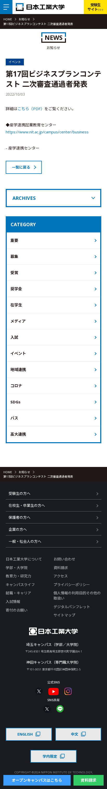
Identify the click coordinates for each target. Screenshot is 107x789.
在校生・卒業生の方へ (27, 505)
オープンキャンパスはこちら (37, 780)
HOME (7, 19)
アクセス (61, 576)
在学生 (16, 304)
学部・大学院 (17, 567)
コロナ (16, 385)
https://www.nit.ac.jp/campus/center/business (47, 131)
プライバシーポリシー (72, 584)
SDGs (15, 401)
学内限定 (50, 756)
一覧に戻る (21, 167)
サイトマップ (64, 615)
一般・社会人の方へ (25, 541)
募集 (14, 256)
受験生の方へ (19, 493)
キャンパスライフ (20, 584)
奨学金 (16, 288)
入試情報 (13, 601)
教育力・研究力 (18, 576)
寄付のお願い (17, 610)
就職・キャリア (18, 592)
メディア (18, 321)
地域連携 (18, 369)
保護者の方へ (19, 517)
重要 (14, 240)
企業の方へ (18, 529)
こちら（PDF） (30, 108)
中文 (74, 734)
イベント (18, 353)
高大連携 (18, 434)
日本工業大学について (24, 559)
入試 (14, 337)
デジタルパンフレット (72, 606)
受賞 (14, 272)
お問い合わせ (64, 559)
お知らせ (24, 19)
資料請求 (61, 567)
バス (14, 418)
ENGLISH (25, 734)
